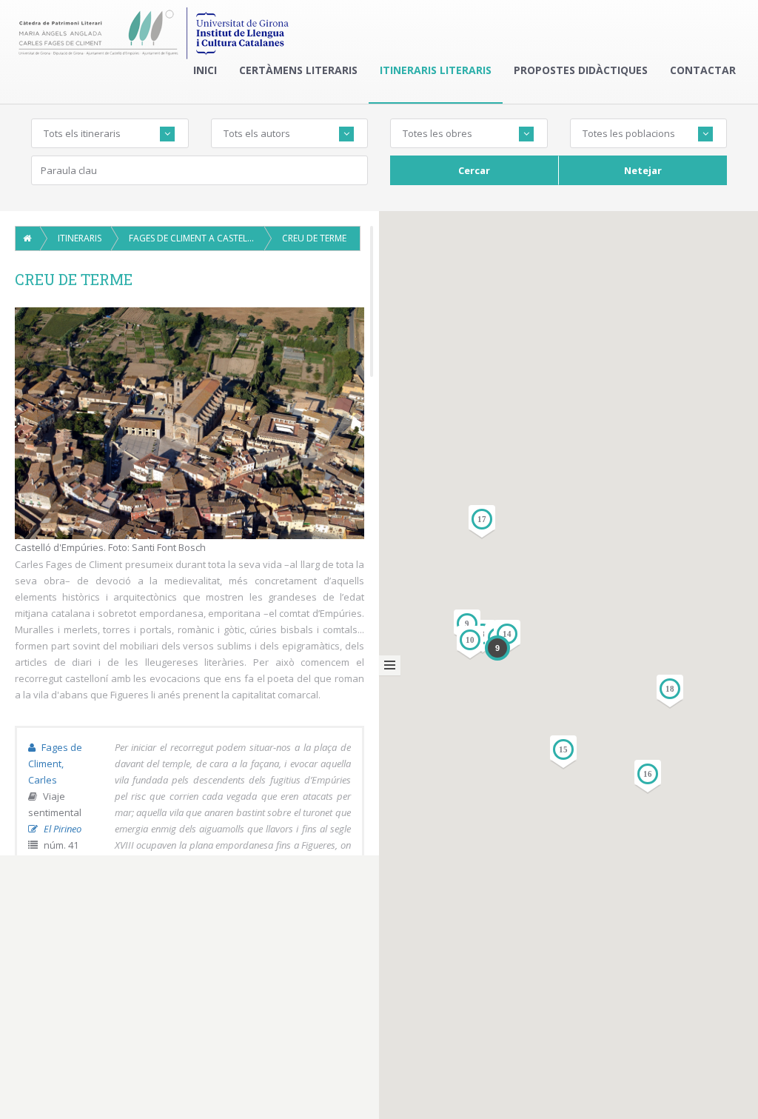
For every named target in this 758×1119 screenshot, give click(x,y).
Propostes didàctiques (581, 70)
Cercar (474, 170)
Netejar (643, 170)
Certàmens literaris (298, 70)
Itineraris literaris (436, 70)
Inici (205, 70)
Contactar (703, 70)
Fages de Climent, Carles (55, 763)
